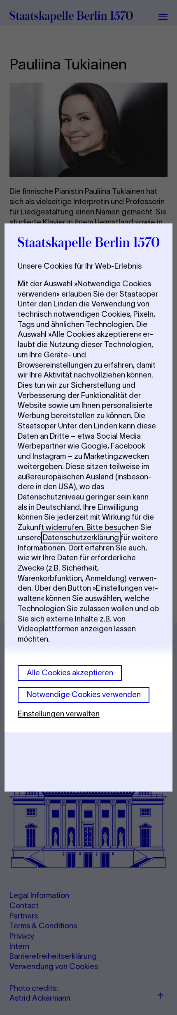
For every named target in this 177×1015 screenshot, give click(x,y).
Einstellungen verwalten (59, 713)
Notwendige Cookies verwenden (84, 694)
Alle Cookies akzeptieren (70, 672)
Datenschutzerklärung (81, 537)
